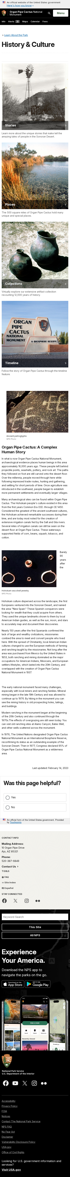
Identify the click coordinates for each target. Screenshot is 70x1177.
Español (8, 888)
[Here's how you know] (35, 4)
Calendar (35, 21)
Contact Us (9, 866)
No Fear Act (8, 1131)
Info (3, 21)
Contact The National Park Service (21, 1121)
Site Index (10, 882)
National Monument (26, 13)
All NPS (35, 935)
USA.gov (6, 1147)
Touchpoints (15, 822)
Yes (13, 797)
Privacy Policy (10, 1106)
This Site (35, 927)
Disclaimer (7, 1136)
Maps (25, 21)
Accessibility (8, 1101)
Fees (45, 21)
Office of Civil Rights (13, 1152)
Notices (6, 1116)
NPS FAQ (7, 1126)
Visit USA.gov (11, 1169)
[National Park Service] (4, 13)
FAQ (6, 877)
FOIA (4, 1111)
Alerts (13, 21)
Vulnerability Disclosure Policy (18, 1141)
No (13, 807)
